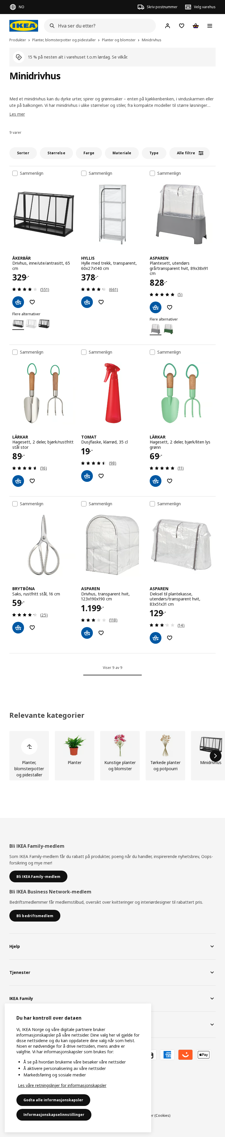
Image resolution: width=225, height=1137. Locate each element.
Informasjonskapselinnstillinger (53, 1114)
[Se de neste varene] (215, 756)
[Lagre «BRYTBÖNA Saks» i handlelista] (32, 627)
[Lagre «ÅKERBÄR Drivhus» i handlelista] (32, 302)
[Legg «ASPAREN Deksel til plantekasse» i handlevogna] (155, 638)
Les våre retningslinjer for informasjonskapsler (62, 1085)
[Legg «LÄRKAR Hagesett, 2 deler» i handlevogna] (18, 481)
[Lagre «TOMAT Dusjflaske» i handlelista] (101, 476)
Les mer (17, 114)
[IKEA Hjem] (23, 26)
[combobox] (98, 26)
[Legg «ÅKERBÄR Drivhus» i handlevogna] (18, 302)
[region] (78, 1068)
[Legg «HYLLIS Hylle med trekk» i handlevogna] (87, 302)
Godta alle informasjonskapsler (53, 1099)
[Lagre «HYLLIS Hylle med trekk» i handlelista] (101, 302)
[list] (112, 756)
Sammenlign (31, 173)
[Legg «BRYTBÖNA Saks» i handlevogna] (18, 627)
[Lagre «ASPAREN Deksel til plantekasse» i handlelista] (169, 638)
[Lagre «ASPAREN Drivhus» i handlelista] (101, 633)
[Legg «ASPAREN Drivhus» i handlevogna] (87, 633)
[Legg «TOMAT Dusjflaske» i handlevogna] (87, 476)
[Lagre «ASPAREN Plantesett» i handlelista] (169, 307)
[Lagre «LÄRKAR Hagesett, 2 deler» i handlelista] (32, 481)
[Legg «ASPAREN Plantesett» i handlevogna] (155, 307)
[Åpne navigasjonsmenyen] (210, 26)
